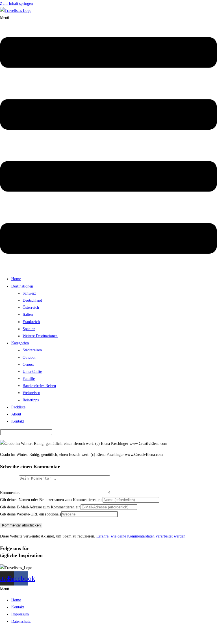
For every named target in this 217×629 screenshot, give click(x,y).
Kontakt (17, 421)
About (16, 414)
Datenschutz (21, 621)
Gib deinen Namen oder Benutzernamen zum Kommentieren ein (51, 500)
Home (16, 279)
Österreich (31, 307)
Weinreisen (31, 393)
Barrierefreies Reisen (39, 386)
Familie (29, 378)
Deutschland (32, 300)
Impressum (20, 614)
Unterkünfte (32, 371)
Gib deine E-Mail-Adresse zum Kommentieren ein (40, 507)
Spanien (29, 329)
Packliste (18, 407)
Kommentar (9, 493)
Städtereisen (32, 350)
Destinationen (22, 286)
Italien (28, 314)
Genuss (28, 364)
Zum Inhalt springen (16, 3)
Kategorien (20, 343)
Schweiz (29, 293)
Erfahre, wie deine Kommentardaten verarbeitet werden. (141, 536)
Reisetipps (31, 400)
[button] (108, 142)
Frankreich (31, 322)
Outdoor (29, 357)
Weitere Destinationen (40, 336)
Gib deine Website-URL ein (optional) (30, 514)
